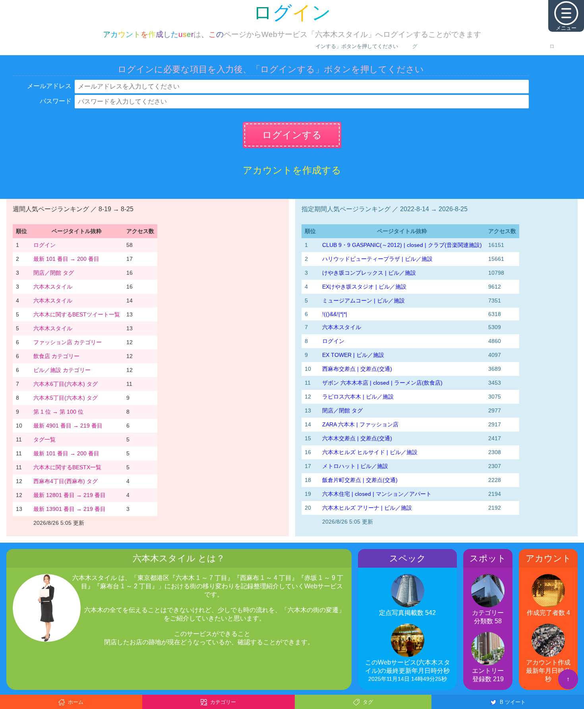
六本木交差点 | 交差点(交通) (357, 438)
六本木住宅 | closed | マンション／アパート (376, 494)
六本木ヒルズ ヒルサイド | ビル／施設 (370, 452)
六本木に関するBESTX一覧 (67, 467)
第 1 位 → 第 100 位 (58, 411)
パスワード (56, 101)
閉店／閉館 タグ (53, 273)
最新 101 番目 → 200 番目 (66, 259)
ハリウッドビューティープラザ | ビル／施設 (377, 259)
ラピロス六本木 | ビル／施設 (358, 396)
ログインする (292, 134)
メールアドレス (49, 86)
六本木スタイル (52, 286)
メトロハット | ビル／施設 (355, 466)
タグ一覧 (44, 439)
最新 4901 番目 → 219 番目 (67, 425)
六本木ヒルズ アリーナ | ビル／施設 (367, 508)
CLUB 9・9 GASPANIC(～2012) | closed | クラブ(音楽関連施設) (402, 245)
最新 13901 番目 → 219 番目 (69, 509)
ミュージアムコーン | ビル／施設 (363, 300)
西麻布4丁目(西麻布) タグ (65, 481)
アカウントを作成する (292, 170)
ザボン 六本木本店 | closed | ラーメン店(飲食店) (382, 383)
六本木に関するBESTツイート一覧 (76, 314)
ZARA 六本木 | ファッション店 (360, 424)
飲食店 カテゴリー (56, 356)
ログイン (44, 245)
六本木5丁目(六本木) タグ (65, 398)
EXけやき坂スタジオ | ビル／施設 (364, 286)
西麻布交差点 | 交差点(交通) (357, 369)
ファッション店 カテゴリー (67, 342)
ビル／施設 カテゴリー (62, 370)
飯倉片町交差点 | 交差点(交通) (360, 480)
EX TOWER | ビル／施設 (353, 355)
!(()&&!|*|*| (334, 314)
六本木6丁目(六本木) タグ (65, 384)
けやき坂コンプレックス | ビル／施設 (369, 273)
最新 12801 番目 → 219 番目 (69, 495)
